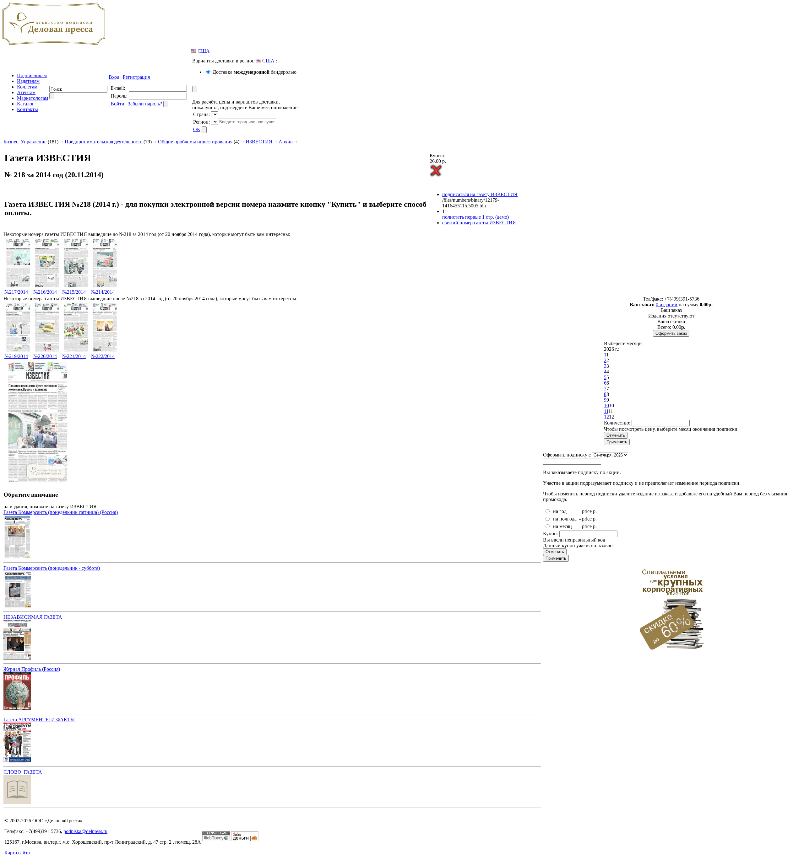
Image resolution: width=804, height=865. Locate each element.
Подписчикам (32, 75)
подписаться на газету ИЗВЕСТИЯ (480, 194)
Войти (117, 103)
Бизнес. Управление (24, 141)
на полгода (565, 518)
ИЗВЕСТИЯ (259, 141)
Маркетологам (32, 98)
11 (606, 411)
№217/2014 (16, 292)
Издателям (28, 81)
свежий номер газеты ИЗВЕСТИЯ (479, 222)
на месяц (562, 526)
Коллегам (27, 86)
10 (606, 405)
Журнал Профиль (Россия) (31, 669)
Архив (286, 141)
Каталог (25, 103)
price (587, 511)
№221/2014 (74, 356)
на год (560, 511)
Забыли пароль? (145, 103)
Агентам (26, 92)
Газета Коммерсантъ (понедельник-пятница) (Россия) (60, 512)
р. (595, 511)
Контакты (27, 109)
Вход (114, 77)
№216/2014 (45, 292)
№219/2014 (16, 356)
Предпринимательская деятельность (103, 141)
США (203, 51)
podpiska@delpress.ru (85, 831)
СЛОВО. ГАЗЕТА (22, 772)
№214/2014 (103, 292)
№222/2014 (103, 356)
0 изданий (666, 304)
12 (606, 416)
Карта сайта (17, 852)
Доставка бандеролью (254, 72)
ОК (196, 129)
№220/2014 (45, 356)
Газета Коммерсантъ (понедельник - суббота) (51, 568)
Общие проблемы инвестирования (195, 141)
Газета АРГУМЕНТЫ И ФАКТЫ (39, 719)
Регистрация (136, 77)
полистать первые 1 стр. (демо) (475, 217)
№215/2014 (74, 292)
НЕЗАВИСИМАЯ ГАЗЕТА (32, 617)
